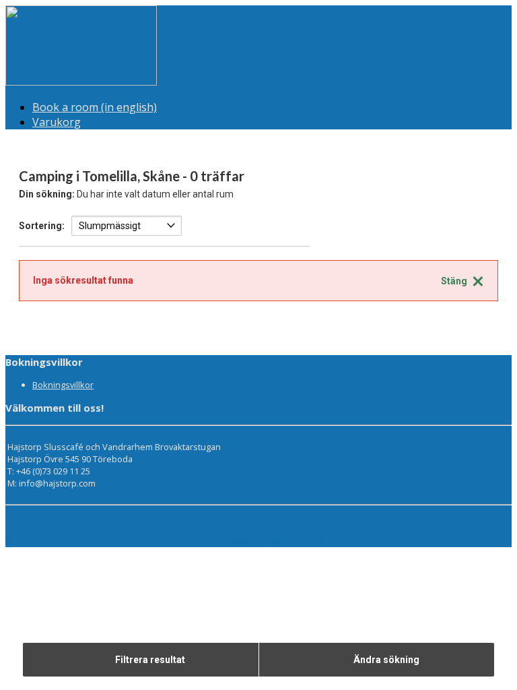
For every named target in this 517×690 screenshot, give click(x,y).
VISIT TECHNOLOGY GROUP (70, 541)
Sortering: (42, 225)
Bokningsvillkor (63, 385)
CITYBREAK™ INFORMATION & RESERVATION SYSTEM (323, 541)
